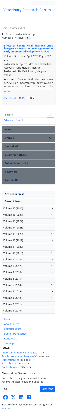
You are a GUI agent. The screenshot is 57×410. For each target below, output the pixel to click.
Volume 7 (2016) (12, 272)
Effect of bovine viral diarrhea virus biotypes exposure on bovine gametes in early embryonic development (28, 48)
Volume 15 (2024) (13, 221)
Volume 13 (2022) (13, 234)
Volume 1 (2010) (12, 310)
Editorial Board (12, 328)
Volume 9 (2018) (12, 259)
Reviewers (11, 171)
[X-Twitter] (13, 398)
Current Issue (13, 201)
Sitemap (9, 343)
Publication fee (10, 367)
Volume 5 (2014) (12, 285)
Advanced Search (14, 120)
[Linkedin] (21, 398)
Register (49, 2)
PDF (28, 98)
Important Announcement (17, 352)
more (7, 91)
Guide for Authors (16, 155)
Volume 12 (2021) (13, 240)
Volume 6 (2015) (12, 278)
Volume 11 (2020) (13, 246)
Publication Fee (10, 360)
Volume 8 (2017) (12, 266)
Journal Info (12, 146)
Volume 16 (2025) (13, 214)
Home (5, 28)
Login (37, 2)
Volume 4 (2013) (12, 291)
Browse (9, 138)
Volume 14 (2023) (13, 227)
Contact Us (11, 180)
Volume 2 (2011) (12, 304)
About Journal (12, 324)
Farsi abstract (9, 363)
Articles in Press (14, 194)
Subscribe (47, 389)
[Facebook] (5, 398)
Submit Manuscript (16, 163)
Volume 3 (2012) (12, 297)
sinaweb (6, 408)
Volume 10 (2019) (13, 253)
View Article (10, 98)
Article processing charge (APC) (20, 356)
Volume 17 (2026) (13, 208)
